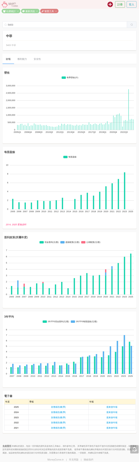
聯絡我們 (88, 459)
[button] (11, 11)
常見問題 (73, 459)
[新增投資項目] (110, 4)
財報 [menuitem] (8, 59)
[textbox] (65, 24)
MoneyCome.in (55, 459)
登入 (131, 4)
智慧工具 (49, 11)
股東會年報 (111, 406)
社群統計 (11, 11)
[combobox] (69, 24)
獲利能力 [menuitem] (22, 59)
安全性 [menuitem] (37, 59)
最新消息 (30, 11)
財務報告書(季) (58, 406)
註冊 (120, 4)
